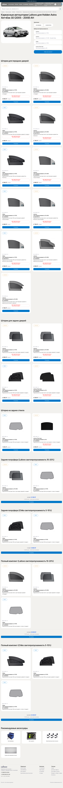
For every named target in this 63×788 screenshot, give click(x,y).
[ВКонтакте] (55, 4)
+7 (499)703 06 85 (39, 3)
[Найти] (60, 9)
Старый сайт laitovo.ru (31, 1)
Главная (2, 11)
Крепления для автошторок (27, 773)
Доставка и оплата (55, 771)
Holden (13, 11)
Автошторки (11, 4)
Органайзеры (23, 769)
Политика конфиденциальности (56, 782)
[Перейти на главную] (4, 766)
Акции (20, 4)
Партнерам (41, 769)
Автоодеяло (23, 771)
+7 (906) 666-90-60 (48, 3)
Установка (41, 771)
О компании (25, 4)
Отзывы (41, 773)
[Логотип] (4, 4)
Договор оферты (55, 769)
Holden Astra (19, 11)
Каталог (16, 4)
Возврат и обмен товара (56, 773)
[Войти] (58, 4)
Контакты (31, 4)
